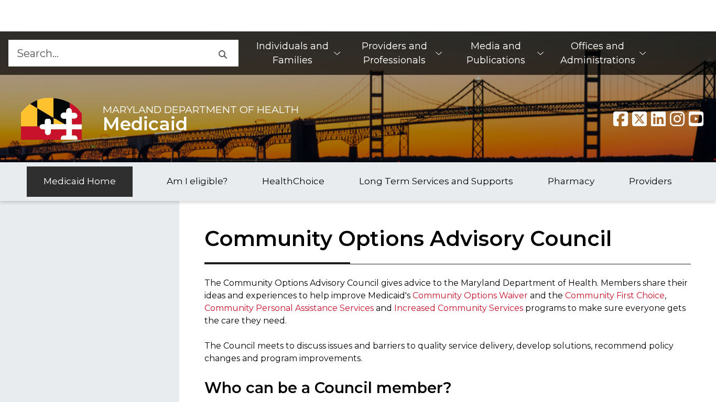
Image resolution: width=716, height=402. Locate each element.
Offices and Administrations (597, 53)
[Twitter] (639, 118)
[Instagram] (677, 118)
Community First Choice (615, 295)
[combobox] (107, 53)
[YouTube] (696, 118)
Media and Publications (496, 53)
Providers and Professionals (394, 53)
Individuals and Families (292, 53)
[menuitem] (298, 53)
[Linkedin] (658, 118)
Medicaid (145, 124)
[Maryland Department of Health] (51, 118)
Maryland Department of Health (201, 109)
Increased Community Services (458, 308)
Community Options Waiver (470, 295)
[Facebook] (620, 118)
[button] (222, 53)
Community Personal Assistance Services (289, 308)
